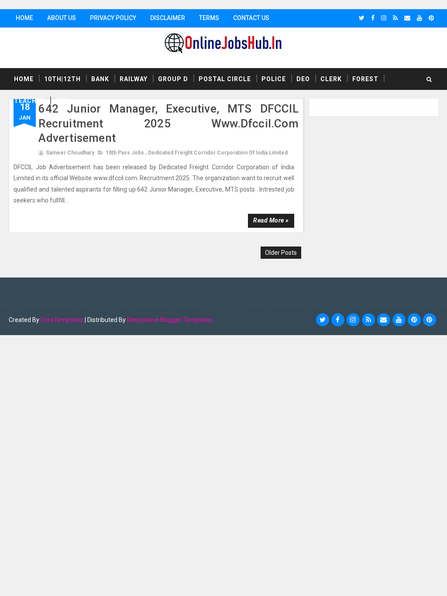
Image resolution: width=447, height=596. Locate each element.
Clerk (331, 78)
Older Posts (281, 252)
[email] (407, 17)
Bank (100, 78)
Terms (209, 17)
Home (24, 17)
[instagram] (384, 17)
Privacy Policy (113, 17)
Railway (134, 78)
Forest (365, 78)
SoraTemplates (62, 319)
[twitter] (362, 17)
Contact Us (251, 17)
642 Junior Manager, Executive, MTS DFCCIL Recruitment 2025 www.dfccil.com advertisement (168, 123)
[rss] (395, 17)
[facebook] (373, 17)
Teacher (29, 100)
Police (273, 78)
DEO (303, 78)
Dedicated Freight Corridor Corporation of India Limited (218, 153)
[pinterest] (431, 17)
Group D (173, 78)
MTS (63, 100)
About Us (61, 17)
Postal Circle (225, 78)
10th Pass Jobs (125, 153)
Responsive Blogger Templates (170, 319)
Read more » (271, 220)
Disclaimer (167, 17)
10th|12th (62, 78)
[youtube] (419, 17)
